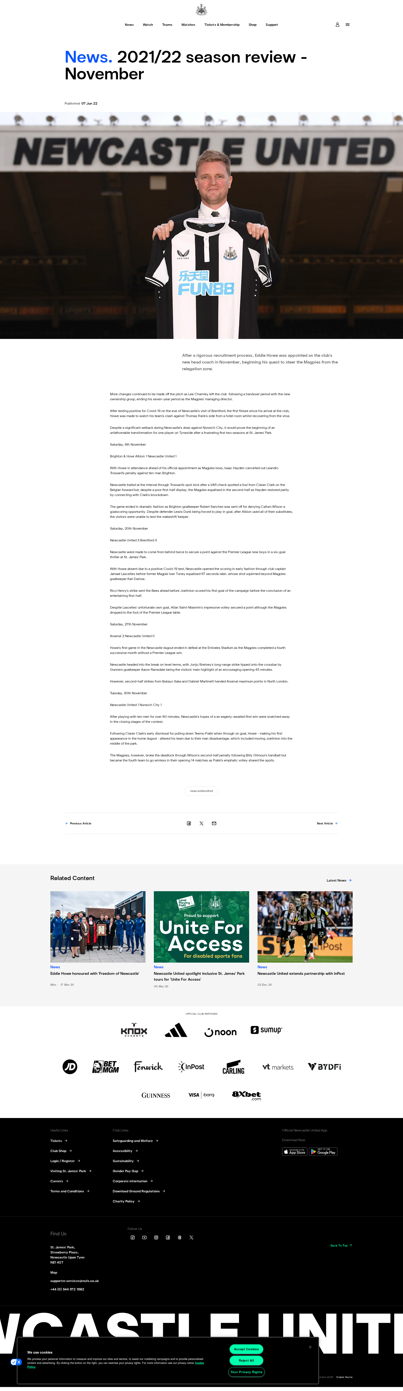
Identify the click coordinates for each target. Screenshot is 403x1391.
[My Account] (337, 25)
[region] (168, 1360)
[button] (16, 1362)
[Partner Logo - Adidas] (176, 1030)
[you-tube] (144, 1237)
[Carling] (233, 1067)
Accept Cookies (246, 1349)
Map (53, 1272)
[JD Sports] (70, 1067)
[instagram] (156, 1237)
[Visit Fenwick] (148, 1067)
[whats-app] (214, 823)
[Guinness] (156, 1095)
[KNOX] (134, 1030)
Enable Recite (344, 1377)
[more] (348, 25)
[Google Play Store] (323, 1152)
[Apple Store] (294, 1152)
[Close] (310, 1347)
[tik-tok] (133, 1237)
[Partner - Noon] (220, 1030)
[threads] (180, 1237)
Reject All (246, 1360)
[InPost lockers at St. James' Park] (191, 1067)
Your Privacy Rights (247, 1372)
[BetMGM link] (105, 1067)
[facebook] (188, 823)
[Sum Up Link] (266, 1030)
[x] (201, 823)
